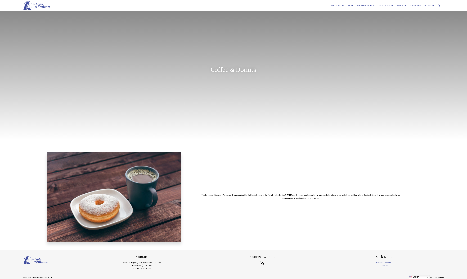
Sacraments (384, 5)
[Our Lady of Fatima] (36, 5)
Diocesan (440, 277)
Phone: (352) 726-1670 (142, 265)
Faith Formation (364, 5)
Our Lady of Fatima (35, 277)
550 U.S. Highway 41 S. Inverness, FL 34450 (142, 262)
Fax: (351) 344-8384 (142, 268)
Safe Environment (383, 262)
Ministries (401, 5)
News (350, 5)
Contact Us (415, 5)
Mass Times (47, 277)
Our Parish (336, 5)
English (415, 277)
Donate (427, 5)
